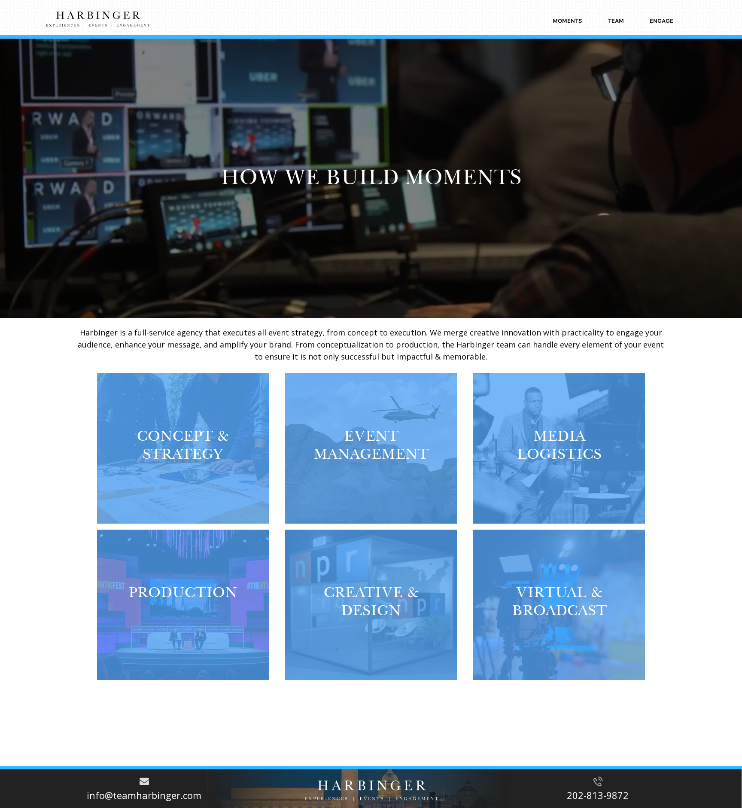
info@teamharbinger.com (144, 795)
